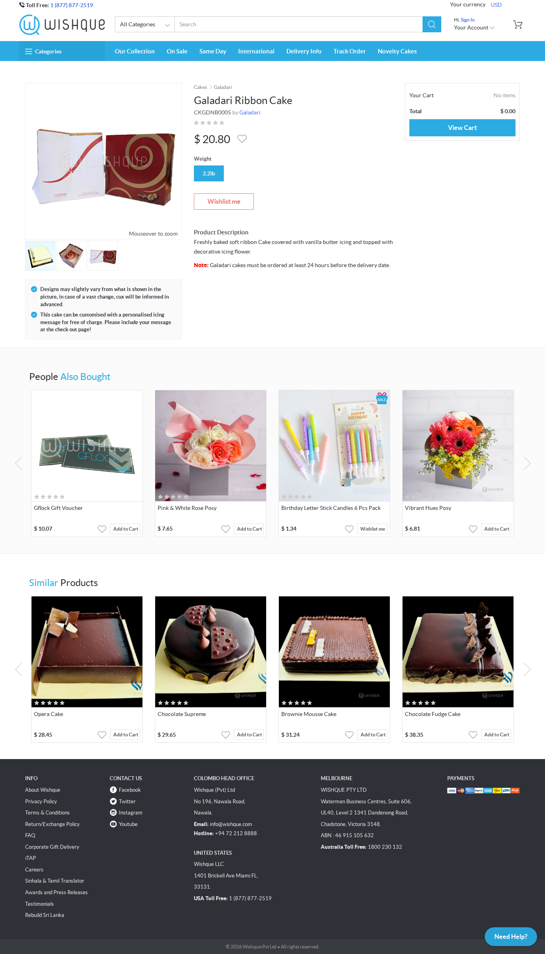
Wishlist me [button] (372, 528)
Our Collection (135, 51)
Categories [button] (48, 51)
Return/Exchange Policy (52, 824)
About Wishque (42, 790)
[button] (432, 24)
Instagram (130, 813)
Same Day (212, 51)
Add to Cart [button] (125, 528)
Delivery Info (304, 51)
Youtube (128, 824)
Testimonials (39, 904)
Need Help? (510, 936)
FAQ (30, 835)
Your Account (472, 27)
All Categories (137, 24)
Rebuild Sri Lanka (44, 915)
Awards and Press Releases (56, 892)
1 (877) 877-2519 (71, 5)
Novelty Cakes (397, 51)
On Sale (177, 51)
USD (496, 5)
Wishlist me (224, 201)
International (256, 51)
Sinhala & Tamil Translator (54, 881)
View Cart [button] (462, 127)
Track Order (350, 51)
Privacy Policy (41, 802)
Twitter (127, 802)
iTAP (30, 858)
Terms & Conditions (47, 813)
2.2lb (209, 173)
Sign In (468, 19)
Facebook (130, 790)
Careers (34, 870)
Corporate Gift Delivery (52, 847)
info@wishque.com (231, 824)
